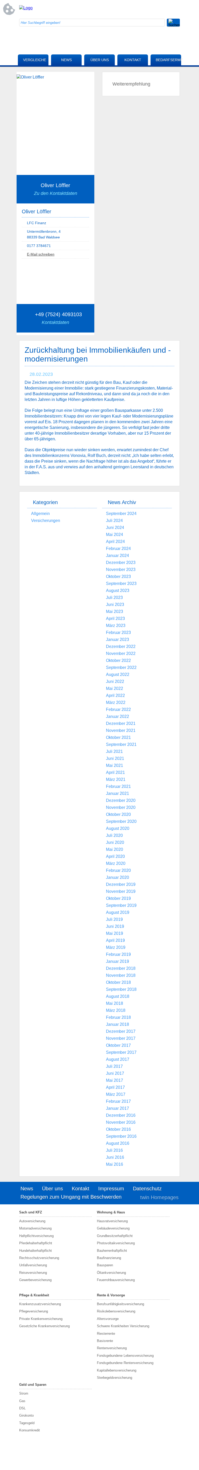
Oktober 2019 (118, 898)
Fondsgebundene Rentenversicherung (125, 1363)
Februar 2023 (118, 632)
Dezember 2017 (121, 1031)
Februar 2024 (118, 548)
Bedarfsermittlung (168, 60)
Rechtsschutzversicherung (39, 1258)
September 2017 (121, 1052)
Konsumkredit (29, 1430)
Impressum (111, 1188)
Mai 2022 (114, 688)
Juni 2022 (115, 681)
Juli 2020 (114, 835)
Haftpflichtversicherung (36, 1236)
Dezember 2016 (121, 1115)
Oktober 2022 (118, 660)
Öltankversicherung (111, 1273)
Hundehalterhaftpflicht (35, 1251)
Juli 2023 (114, 597)
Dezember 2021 (121, 723)
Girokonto (26, 1415)
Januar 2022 (117, 716)
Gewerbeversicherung (35, 1280)
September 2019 (121, 905)
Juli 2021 (114, 751)
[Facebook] (134, 9)
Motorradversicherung (35, 1228)
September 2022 (121, 667)
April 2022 (115, 695)
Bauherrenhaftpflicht (112, 1251)
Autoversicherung (32, 1221)
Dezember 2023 (121, 562)
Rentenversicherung (112, 1348)
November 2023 (121, 569)
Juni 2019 (115, 926)
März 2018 (115, 1010)
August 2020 (117, 828)
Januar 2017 (117, 1108)
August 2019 (117, 912)
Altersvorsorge (108, 1319)
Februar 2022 (118, 709)
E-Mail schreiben (40, 254)
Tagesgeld (26, 1423)
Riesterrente (106, 1333)
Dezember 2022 (121, 646)
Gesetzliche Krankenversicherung (44, 1326)
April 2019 (115, 940)
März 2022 (115, 702)
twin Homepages (159, 1197)
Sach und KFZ (30, 1212)
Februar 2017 (118, 1101)
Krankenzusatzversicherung (40, 1304)
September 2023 (121, 583)
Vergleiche (34, 60)
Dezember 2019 (121, 884)
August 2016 (117, 1143)
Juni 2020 (115, 842)
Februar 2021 (118, 786)
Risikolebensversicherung (116, 1311)
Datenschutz (147, 1188)
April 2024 (115, 541)
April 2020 (115, 856)
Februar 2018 (118, 1017)
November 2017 (121, 1038)
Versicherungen (45, 520)
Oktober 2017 (118, 1045)
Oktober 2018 (118, 982)
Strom (23, 1393)
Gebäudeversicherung (113, 1228)
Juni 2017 (115, 1073)
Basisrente (105, 1341)
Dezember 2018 (121, 968)
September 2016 (121, 1136)
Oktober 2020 (118, 814)
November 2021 (121, 730)
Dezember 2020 (121, 800)
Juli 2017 (114, 1066)
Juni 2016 (115, 1157)
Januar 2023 (117, 639)
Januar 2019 (117, 961)
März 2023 (115, 625)
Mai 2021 (114, 765)
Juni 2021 (115, 758)
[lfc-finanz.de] (26, 8)
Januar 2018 (117, 1024)
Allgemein (40, 513)
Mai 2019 (114, 933)
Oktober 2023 (118, 576)
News (66, 60)
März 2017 (115, 1094)
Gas (22, 1401)
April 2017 (115, 1087)
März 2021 (115, 779)
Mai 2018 (114, 1003)
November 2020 (121, 807)
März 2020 (115, 863)
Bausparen (105, 1265)
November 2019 (121, 891)
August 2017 (117, 1059)
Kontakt (132, 60)
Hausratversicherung (112, 1221)
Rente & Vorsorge (111, 1295)
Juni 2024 (115, 527)
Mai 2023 (114, 611)
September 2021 (121, 744)
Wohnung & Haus (111, 1212)
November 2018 (121, 975)
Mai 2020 (114, 849)
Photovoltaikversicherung (116, 1243)
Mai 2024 (114, 534)
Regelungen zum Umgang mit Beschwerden (71, 1197)
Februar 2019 (118, 954)
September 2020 (121, 821)
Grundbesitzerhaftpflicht (115, 1236)
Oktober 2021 (118, 737)
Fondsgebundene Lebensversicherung (125, 1356)
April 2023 (115, 618)
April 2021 (115, 772)
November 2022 (121, 653)
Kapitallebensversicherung (116, 1370)
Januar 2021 (117, 793)
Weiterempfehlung (131, 84)
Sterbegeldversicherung (114, 1378)
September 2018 (121, 989)
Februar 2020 (118, 870)
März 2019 (115, 947)
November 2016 (121, 1122)
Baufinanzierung (109, 1258)
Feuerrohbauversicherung (116, 1280)
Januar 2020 (117, 877)
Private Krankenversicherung (40, 1319)
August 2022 (117, 674)
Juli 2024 (114, 520)
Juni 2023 (115, 604)
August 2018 (117, 996)
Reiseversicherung (33, 1273)
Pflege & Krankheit (34, 1295)
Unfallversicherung (33, 1265)
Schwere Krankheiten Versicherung (123, 1326)
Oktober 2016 (118, 1129)
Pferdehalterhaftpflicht (35, 1243)
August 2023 (117, 590)
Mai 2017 (114, 1080)
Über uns (99, 60)
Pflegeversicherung (33, 1311)
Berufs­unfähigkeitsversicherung (120, 1304)
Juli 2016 (114, 1150)
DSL (22, 1408)
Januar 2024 (117, 555)
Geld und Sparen (32, 1385)
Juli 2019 (114, 919)
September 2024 (121, 513)
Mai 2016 (114, 1164)
